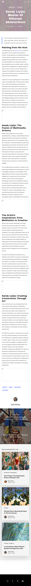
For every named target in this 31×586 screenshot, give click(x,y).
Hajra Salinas (11, 26)
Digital (10, 387)
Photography (13, 472)
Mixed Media (17, 387)
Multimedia (12, 7)
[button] (28, 1)
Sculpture (11, 543)
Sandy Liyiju (17, 50)
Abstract (5, 387)
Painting (19, 7)
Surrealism (5, 390)
